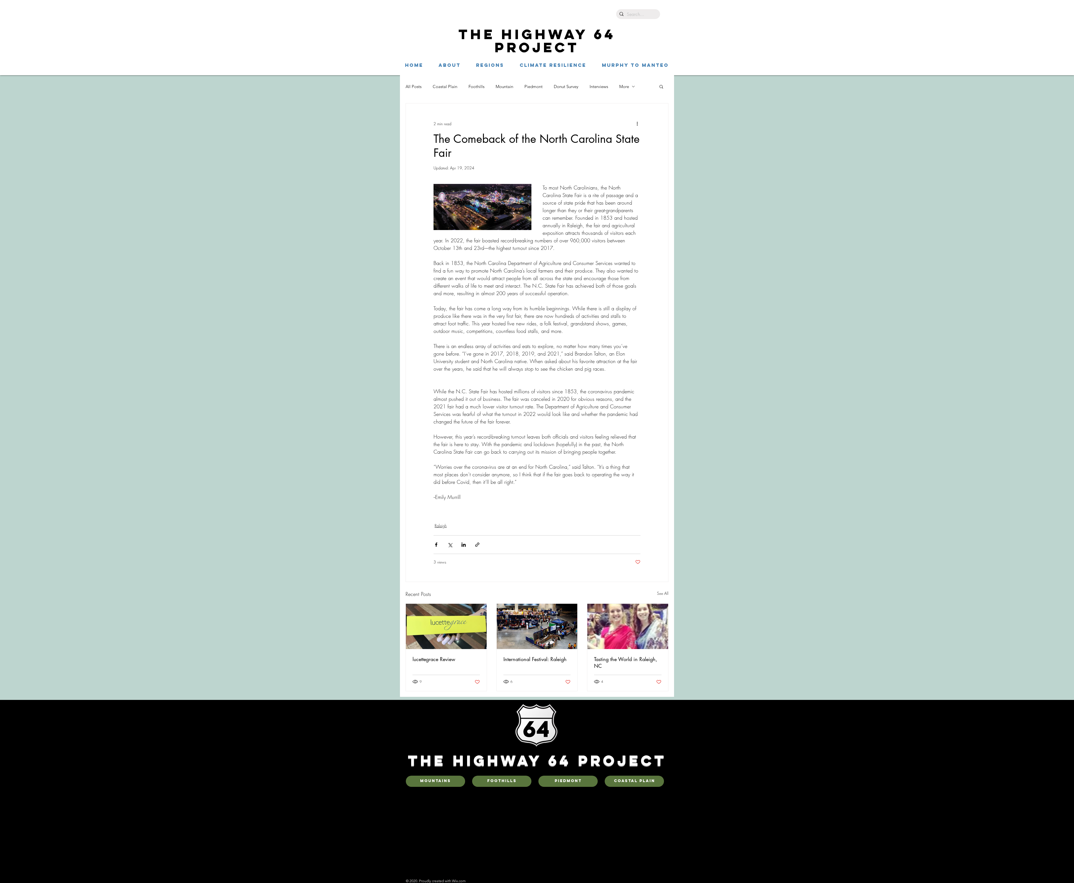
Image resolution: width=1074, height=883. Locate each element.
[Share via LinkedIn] (463, 544)
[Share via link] (477, 544)
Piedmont (533, 86)
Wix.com (459, 881)
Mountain (504, 86)
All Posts (413, 86)
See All (662, 593)
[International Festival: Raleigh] (537, 626)
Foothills (476, 86)
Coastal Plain (445, 86)
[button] (490, 65)
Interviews (599, 86)
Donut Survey (566, 86)
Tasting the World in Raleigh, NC (625, 662)
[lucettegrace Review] (446, 626)
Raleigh (441, 525)
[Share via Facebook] (436, 544)
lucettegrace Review (434, 659)
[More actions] (637, 123)
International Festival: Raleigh (535, 659)
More (624, 86)
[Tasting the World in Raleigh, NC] (627, 626)
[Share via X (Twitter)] (450, 544)
